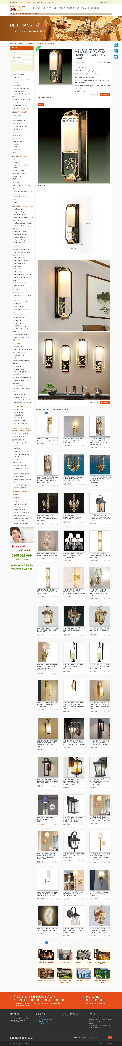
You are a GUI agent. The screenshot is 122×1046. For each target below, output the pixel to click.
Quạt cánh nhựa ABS (19, 120)
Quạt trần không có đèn (20, 126)
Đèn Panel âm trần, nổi (20, 105)
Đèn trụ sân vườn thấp (19, 465)
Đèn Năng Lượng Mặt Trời (20, 487)
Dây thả (15, 159)
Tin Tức (37, 8)
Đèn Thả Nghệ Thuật (19, 323)
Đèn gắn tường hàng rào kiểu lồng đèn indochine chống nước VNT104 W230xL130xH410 (73, 782)
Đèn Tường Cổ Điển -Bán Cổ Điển (21, 390)
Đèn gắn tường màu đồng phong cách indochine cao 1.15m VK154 (47, 704)
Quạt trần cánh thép (19, 132)
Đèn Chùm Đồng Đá (19, 263)
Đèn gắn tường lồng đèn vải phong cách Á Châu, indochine (73, 666)
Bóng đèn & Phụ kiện (20, 156)
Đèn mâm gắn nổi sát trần (22, 206)
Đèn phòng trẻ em (18, 292)
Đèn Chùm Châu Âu (19, 258)
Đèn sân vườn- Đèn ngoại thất (22, 518)
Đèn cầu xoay (17, 149)
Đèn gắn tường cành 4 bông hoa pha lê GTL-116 (47, 554)
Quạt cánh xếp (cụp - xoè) (20, 118)
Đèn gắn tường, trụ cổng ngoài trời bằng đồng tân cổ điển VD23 (47, 630)
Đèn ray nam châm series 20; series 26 (21, 101)
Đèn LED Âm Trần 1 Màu (20, 420)
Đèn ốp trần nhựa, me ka (20, 234)
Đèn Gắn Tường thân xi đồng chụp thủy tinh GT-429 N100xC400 (73, 440)
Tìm (29, 66)
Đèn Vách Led (17, 138)
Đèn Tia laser (17, 147)
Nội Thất (47, 8)
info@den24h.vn (97, 1027)
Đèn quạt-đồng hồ (18, 521)
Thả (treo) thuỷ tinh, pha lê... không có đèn (21, 338)
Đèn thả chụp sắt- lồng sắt (21, 301)
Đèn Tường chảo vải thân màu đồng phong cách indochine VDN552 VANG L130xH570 (99, 856)
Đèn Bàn (15, 199)
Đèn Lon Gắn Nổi (18, 412)
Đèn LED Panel (17, 418)
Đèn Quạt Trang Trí (19, 112)
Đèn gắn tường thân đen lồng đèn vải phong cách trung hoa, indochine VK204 (47, 743)
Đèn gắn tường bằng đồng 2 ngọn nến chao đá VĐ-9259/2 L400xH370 (74, 479)
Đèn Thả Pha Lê (17, 303)
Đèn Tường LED (17, 346)
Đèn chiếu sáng (18, 74)
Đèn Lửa (15, 144)
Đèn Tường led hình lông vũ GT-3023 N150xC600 (47, 929)
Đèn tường (23, 43)
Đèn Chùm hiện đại (18, 285)
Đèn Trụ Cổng (17, 457)
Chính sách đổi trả (43, 1021)
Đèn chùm (15, 246)
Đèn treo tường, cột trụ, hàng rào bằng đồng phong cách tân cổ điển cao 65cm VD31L (99, 441)
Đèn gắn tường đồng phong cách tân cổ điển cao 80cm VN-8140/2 (72, 517)
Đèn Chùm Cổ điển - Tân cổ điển (23, 274)
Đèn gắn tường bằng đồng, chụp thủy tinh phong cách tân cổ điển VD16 (98, 592)
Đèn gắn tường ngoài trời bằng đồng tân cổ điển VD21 (99, 630)
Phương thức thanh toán (45, 1019)
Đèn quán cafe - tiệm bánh (21, 512)
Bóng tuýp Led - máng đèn (21, 165)
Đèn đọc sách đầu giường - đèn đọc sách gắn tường (22, 351)
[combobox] (20, 57)
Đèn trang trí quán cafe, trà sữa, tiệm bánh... (22, 192)
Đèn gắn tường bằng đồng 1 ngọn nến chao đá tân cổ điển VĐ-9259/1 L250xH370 (100, 479)
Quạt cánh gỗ (17, 115)
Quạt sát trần (17, 123)
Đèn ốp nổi (16, 82)
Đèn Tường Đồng (18, 386)
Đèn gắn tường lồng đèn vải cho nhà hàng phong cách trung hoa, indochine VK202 (74, 705)
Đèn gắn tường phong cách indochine (21, 362)
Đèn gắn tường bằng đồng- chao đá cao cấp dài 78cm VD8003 (47, 591)
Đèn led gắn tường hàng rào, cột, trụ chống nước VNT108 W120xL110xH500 (99, 742)
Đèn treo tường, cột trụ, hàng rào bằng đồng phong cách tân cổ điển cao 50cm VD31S (47, 479)
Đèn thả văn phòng (18, 306)
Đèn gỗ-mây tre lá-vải (19, 515)
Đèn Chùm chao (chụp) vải (21, 260)
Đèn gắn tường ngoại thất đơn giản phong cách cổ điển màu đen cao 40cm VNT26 (100, 518)
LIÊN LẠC (109, 2)
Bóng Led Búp (17, 176)
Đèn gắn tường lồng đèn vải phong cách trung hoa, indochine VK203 (100, 666)
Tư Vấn (85, 8)
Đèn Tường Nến (17, 374)
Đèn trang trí (17, 182)
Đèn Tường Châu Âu (19, 358)
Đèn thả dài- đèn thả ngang (21, 315)
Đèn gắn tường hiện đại (20, 394)
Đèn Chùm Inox (17, 269)
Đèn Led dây (16, 162)
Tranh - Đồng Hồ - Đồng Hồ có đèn (22, 187)
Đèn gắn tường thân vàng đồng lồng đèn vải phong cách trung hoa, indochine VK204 (100, 705)
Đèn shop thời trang (19, 509)
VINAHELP (109, 1043)
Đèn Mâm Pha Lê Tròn (19, 214)
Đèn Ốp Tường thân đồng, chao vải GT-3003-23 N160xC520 (99, 894)
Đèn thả (15, 289)
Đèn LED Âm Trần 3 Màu (20, 423)
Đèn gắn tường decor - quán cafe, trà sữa (21, 381)
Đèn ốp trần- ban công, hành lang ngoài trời (21, 461)
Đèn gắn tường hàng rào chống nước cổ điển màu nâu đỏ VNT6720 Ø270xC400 (74, 742)
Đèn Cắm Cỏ (16, 448)
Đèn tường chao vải (18, 355)
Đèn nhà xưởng (17, 85)
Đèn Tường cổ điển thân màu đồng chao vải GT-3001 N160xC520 (73, 894)
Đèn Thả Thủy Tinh (18, 317)
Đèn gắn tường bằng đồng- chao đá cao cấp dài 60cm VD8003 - (99, 555)
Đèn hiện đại (16, 507)
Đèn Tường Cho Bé (18, 397)
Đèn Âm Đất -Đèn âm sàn (20, 451)
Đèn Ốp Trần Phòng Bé (20, 240)
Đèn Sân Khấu (17, 135)
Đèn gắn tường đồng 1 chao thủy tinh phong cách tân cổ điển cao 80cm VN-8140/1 (47, 518)
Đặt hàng (105, 95)
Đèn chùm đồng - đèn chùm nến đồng (22, 278)
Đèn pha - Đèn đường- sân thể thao (22, 95)
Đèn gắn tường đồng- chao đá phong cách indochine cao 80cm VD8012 (74, 591)
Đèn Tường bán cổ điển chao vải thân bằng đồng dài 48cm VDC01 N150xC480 (99, 818)
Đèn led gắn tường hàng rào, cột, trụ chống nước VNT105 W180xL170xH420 (47, 781)
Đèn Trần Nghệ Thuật (19, 242)
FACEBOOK (103, 2)
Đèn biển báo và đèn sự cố (21, 88)
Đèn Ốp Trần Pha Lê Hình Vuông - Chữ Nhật (23, 219)
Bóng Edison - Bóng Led (20, 173)
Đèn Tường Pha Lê (18, 369)
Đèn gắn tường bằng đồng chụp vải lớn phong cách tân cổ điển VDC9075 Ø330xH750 (47, 667)
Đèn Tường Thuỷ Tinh (19, 372)
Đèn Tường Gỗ (17, 366)
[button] (30, 57)
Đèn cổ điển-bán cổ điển (20, 504)
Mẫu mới (15, 495)
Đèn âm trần (16, 77)
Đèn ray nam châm (18, 170)
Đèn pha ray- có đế (18, 436)
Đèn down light (18, 406)
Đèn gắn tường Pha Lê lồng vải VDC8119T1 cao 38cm (46, 819)
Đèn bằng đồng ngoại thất (21, 473)
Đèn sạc (15, 167)
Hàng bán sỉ (16, 498)
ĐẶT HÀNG (55, 444)
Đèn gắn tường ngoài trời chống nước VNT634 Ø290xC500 (73, 855)
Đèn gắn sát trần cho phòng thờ (22, 223)
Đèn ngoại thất (18, 440)
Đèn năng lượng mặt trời (20, 523)
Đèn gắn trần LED (18, 209)
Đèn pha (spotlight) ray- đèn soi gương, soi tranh (21, 429)
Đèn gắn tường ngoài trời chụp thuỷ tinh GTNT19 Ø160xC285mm (73, 930)
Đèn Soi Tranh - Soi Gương (21, 433)
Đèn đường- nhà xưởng (21, 491)
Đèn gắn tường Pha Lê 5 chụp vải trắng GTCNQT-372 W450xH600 (72, 555)
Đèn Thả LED (17, 320)
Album (14, 501)
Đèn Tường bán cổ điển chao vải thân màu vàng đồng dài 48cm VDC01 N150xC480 (47, 856)
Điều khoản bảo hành (44, 1017)
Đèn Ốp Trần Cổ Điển (19, 231)
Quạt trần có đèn (18, 129)
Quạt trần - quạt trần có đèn (21, 249)
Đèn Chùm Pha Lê (18, 272)
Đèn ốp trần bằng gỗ (19, 237)
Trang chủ (13, 43)
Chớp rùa (15, 152)
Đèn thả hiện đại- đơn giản (21, 334)
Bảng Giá (95, 8)
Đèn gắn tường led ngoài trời (21, 485)
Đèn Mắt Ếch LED (18, 409)
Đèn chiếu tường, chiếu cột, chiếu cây (21, 444)
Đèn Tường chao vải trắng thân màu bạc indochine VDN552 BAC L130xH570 (47, 894)
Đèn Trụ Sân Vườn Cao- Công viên (22, 469)
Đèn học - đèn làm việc (20, 196)
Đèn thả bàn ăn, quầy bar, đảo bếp (22, 310)
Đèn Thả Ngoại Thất (19, 476)
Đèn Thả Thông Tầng (19, 326)
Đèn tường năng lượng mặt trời (22, 402)
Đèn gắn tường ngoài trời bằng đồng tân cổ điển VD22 (73, 630)
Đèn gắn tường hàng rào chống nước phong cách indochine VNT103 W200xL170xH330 (99, 782)
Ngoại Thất (59, 8)
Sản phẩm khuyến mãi (20, 109)
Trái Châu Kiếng (17, 141)
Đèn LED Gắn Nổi (18, 415)
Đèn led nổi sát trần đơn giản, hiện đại (22, 227)
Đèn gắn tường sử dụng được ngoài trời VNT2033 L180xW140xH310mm (73, 819)
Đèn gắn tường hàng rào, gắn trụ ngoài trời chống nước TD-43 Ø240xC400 (99, 930)
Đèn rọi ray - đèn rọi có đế (21, 80)
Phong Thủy (73, 8)
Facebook (65, 1016)
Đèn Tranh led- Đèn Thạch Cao (22, 377)
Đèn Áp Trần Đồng (18, 212)
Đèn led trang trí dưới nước (21, 454)
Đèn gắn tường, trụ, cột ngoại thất (22, 480)
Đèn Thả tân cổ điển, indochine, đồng (22, 330)
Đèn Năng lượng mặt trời (20, 91)
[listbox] (22, 62)
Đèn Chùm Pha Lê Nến (19, 283)
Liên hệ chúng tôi (43, 1023)
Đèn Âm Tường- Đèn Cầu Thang (22, 400)
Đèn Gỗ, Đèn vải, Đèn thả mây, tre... (22, 296)
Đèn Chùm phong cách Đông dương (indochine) (21, 253)
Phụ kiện (15, 179)
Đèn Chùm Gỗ (17, 266)
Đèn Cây (15, 202)
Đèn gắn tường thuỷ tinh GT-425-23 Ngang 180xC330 (47, 440)
